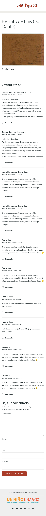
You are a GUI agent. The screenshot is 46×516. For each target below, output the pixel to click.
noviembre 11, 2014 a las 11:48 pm (12, 95)
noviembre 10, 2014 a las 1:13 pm (12, 174)
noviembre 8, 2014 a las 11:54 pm (12, 349)
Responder (9, 123)
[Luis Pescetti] (26, 5)
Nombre (5, 439)
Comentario (6, 414)
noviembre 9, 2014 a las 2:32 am (11, 299)
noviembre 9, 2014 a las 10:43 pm (12, 242)
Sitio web (5, 461)
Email (4, 450)
